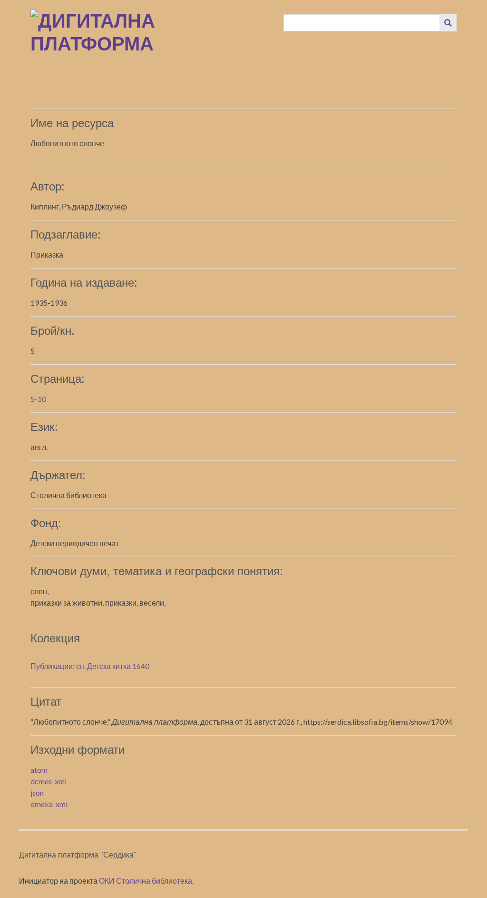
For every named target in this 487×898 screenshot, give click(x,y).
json (37, 792)
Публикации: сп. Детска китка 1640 (89, 665)
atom (39, 769)
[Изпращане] (448, 22)
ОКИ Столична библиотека (145, 880)
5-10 (38, 398)
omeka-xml (49, 803)
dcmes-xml (48, 781)
